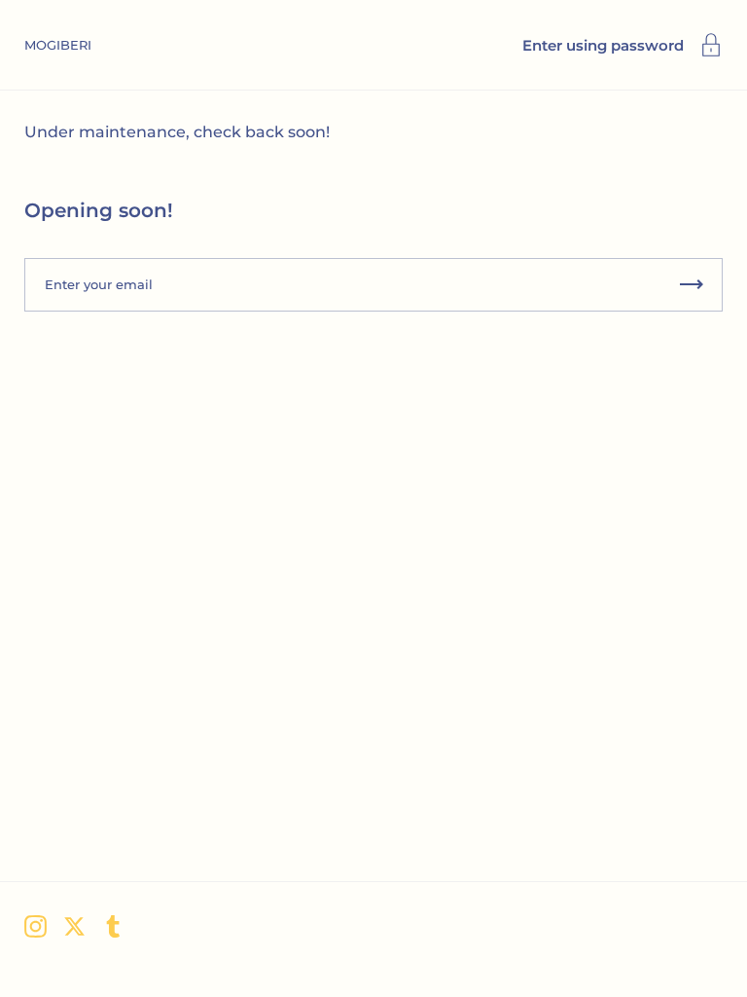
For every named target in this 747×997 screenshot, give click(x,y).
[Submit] (691, 285)
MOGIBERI (57, 45)
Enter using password (603, 45)
